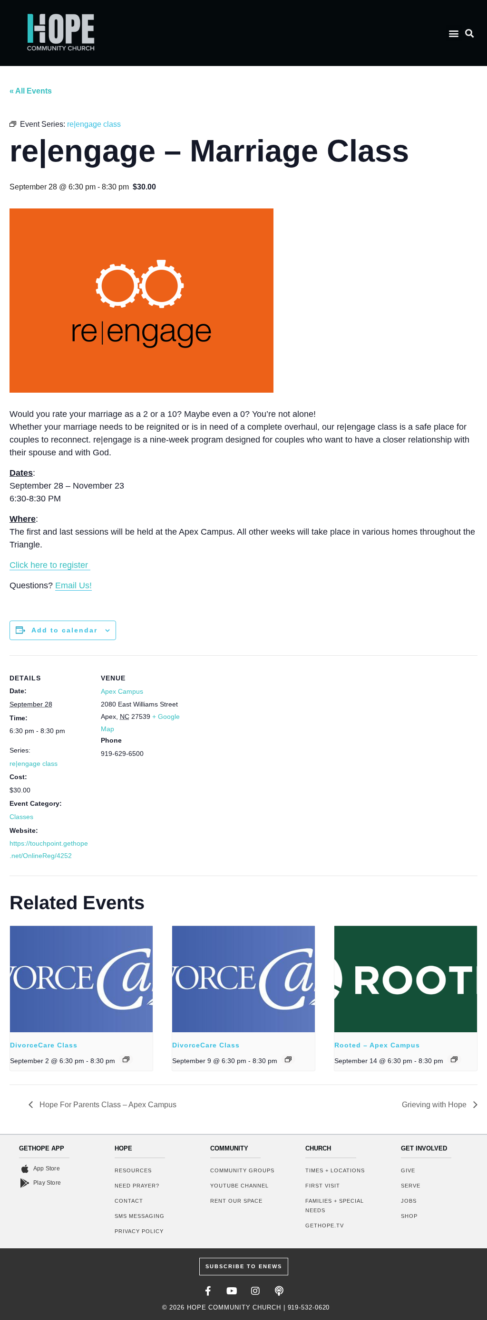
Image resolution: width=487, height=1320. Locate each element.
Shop (409, 1216)
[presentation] (81, 979)
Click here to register (50, 565)
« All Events (31, 91)
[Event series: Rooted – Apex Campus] (454, 1059)
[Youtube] (231, 1291)
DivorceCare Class (44, 1045)
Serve (410, 1185)
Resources (133, 1170)
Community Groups (242, 1170)
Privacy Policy (139, 1231)
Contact (129, 1201)
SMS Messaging (140, 1216)
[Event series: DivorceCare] (126, 1059)
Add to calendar (64, 630)
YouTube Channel (239, 1185)
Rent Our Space (236, 1201)
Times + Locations (335, 1170)
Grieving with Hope (435, 1105)
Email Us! (73, 585)
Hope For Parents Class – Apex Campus (107, 1105)
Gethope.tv (324, 1225)
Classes (21, 816)
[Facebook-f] (207, 1291)
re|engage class (34, 763)
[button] (454, 33)
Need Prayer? (137, 1185)
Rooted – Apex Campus (377, 1045)
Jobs (409, 1201)
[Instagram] (255, 1291)
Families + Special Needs (334, 1205)
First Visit (322, 1185)
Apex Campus (122, 691)
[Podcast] (279, 1291)
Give (408, 1170)
